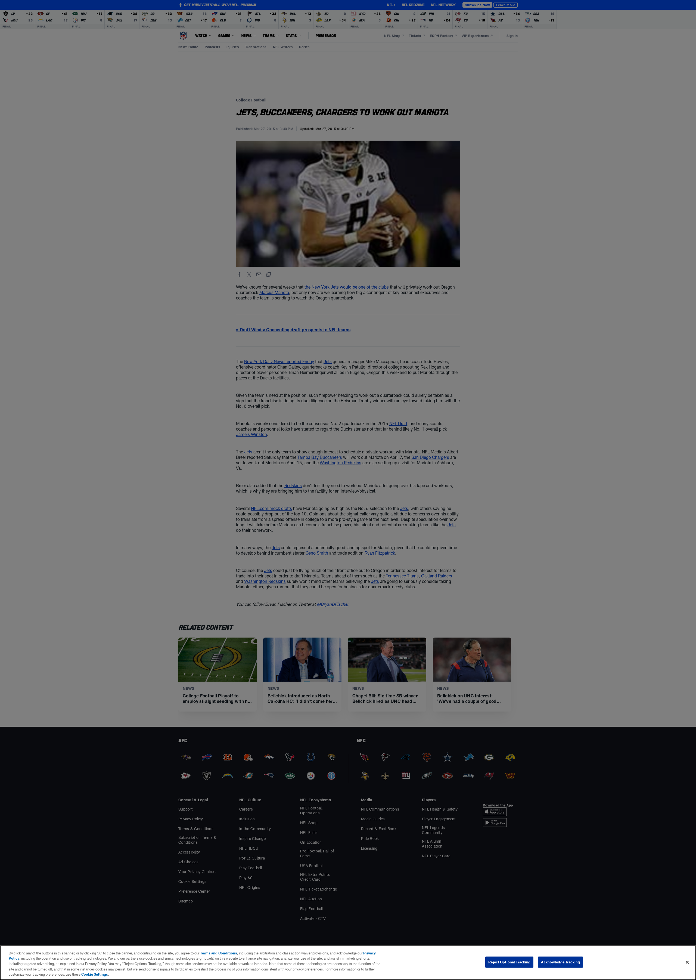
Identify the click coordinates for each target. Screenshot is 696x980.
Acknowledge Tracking (560, 962)
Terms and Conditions (218, 953)
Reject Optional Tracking (509, 962)
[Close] (687, 962)
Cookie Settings (94, 974)
